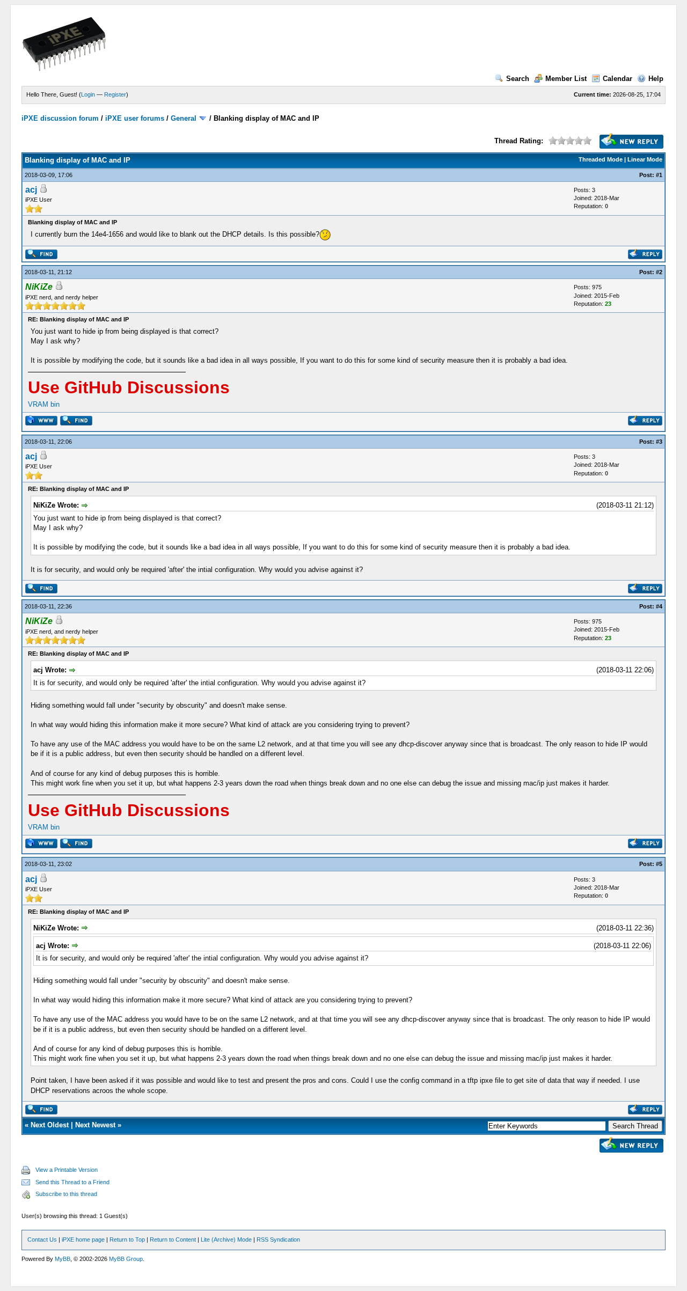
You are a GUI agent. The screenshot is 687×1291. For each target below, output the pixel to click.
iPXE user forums (134, 118)
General (183, 118)
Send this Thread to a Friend (72, 1182)
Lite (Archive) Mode (226, 1239)
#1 (659, 175)
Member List (566, 79)
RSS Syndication (278, 1239)
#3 (659, 441)
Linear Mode (644, 159)
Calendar (617, 79)
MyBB (62, 1259)
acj (31, 189)
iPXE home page (83, 1239)
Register (115, 94)
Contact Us (42, 1239)
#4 (659, 606)
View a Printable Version (66, 1170)
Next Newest (95, 1125)
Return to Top (127, 1239)
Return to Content (173, 1239)
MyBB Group (126, 1259)
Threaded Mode (601, 159)
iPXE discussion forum (60, 118)
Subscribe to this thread (66, 1194)
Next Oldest (50, 1125)
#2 (659, 272)
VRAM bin (44, 404)
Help (655, 79)
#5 (659, 864)
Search (517, 79)
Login (88, 94)
